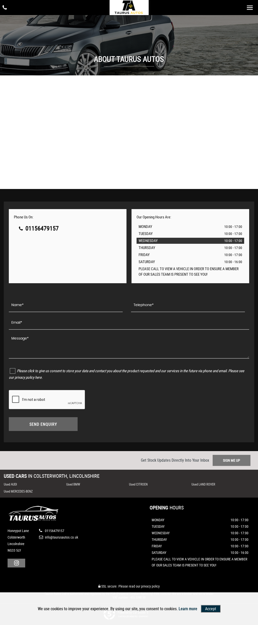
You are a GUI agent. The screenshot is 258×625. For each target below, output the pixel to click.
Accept (210, 608)
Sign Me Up (231, 460)
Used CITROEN (138, 484)
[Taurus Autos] (129, 8)
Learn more (188, 608)
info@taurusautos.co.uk (61, 537)
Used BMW (73, 484)
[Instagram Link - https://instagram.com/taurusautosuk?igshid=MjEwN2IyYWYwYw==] (16, 563)
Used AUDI (10, 484)
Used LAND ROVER (203, 484)
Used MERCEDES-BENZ (18, 491)
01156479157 (41, 228)
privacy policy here (28, 377)
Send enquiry (43, 424)
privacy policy (150, 586)
